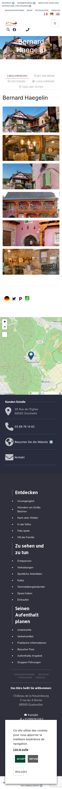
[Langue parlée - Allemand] (6, 298)
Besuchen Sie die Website (34, 442)
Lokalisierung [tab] (44, 81)
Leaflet (37, 393)
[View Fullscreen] (4, 334)
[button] (8, 30)
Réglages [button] (19, 771)
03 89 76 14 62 (25, 426)
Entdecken (26, 492)
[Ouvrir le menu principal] (55, 23)
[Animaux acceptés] (13, 298)
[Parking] (20, 298)
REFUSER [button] (33, 758)
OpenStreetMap (52, 393)
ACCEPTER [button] (21, 758)
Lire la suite (20, 749)
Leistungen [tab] (17, 81)
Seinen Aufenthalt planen (27, 615)
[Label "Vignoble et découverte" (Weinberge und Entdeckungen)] (27, 298)
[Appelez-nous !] (28, 29)
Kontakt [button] (20, 457)
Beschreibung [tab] (18, 75)
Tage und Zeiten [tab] (32, 86)
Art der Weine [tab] (45, 75)
